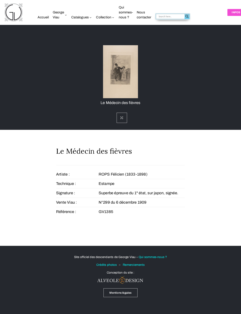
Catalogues (80, 17)
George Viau (58, 14)
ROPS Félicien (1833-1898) (123, 174)
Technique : (66, 184)
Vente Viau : (66, 202)
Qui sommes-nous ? (126, 12)
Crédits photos (107, 264)
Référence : (66, 212)
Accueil (43, 17)
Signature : (65, 193)
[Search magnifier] (186, 16)
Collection (103, 17)
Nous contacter (144, 14)
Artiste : (63, 174)
